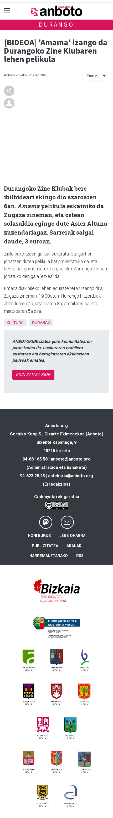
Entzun (92, 76)
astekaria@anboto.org (70, 475)
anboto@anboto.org (71, 459)
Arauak (73, 546)
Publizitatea (45, 546)
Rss (80, 556)
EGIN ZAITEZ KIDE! (33, 374)
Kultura (15, 323)
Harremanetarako (48, 556)
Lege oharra (72, 535)
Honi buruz (39, 535)
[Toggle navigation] (7, 10)
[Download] (9, 102)
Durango (56, 24)
